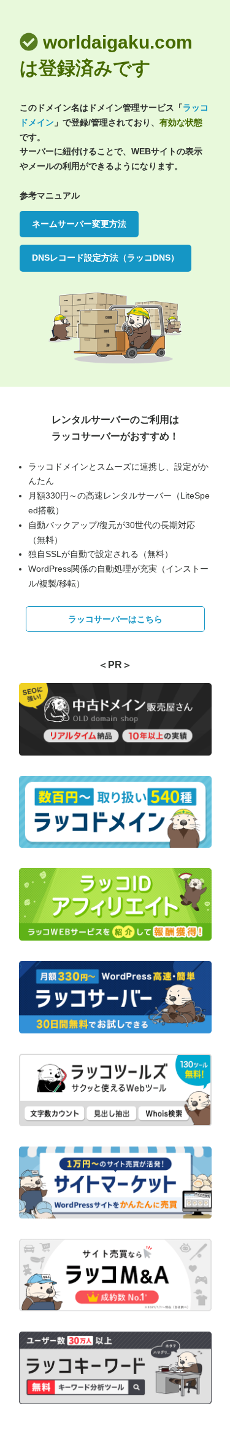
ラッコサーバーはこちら (115, 619)
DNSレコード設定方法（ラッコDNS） (105, 258)
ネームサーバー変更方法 (79, 224)
